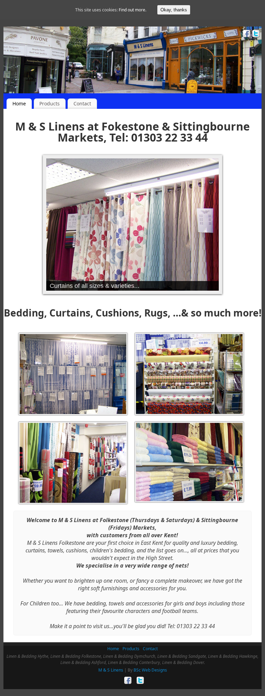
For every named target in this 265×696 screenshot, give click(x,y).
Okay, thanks (173, 9)
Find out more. (132, 10)
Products (49, 103)
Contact (82, 103)
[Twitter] (255, 34)
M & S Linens (110, 670)
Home (19, 103)
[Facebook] (246, 34)
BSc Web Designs (150, 670)
